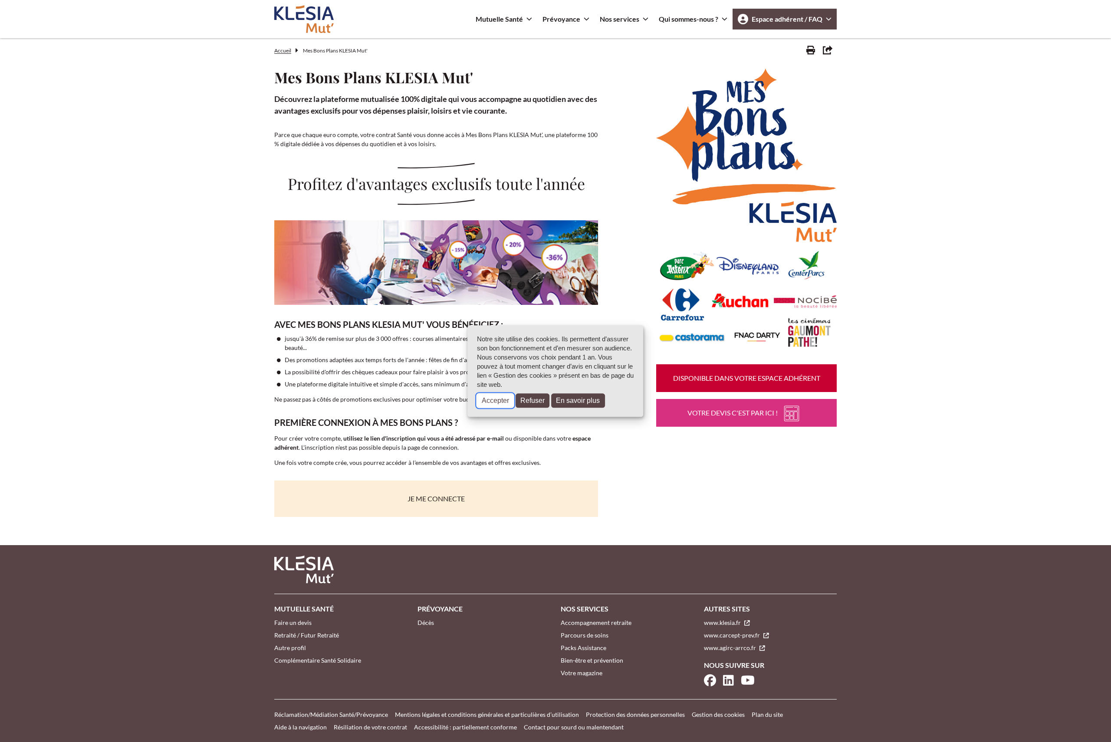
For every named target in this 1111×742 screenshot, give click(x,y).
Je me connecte (436, 498)
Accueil (282, 50)
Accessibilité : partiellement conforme (465, 727)
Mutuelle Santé (499, 19)
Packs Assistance (583, 647)
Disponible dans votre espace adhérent (746, 378)
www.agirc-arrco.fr (730, 647)
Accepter (495, 400)
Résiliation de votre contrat (370, 727)
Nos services (619, 19)
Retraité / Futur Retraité (306, 635)
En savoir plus (578, 400)
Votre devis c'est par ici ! (732, 413)
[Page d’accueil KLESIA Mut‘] (304, 19)
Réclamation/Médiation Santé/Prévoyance (331, 714)
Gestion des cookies (718, 714)
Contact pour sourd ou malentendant (574, 727)
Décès (425, 622)
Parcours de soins (584, 635)
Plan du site (767, 714)
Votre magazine (581, 673)
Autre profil (290, 647)
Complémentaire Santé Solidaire (317, 660)
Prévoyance (561, 19)
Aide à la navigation (300, 727)
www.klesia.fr (723, 622)
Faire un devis (293, 622)
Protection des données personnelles (635, 714)
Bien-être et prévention (592, 660)
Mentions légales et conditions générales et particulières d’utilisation (487, 714)
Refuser (532, 400)
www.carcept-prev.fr (732, 635)
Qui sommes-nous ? (688, 19)
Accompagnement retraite (596, 622)
